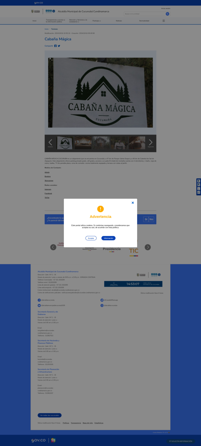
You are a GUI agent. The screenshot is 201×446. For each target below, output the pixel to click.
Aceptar (91, 238)
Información (108, 238)
